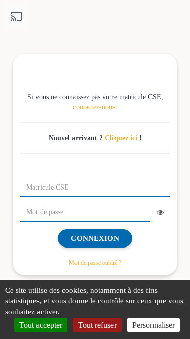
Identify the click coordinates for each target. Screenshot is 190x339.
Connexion (95, 238)
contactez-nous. (95, 107)
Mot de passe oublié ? (95, 262)
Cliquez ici (121, 138)
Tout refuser (97, 325)
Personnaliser (153, 325)
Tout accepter (40, 325)
